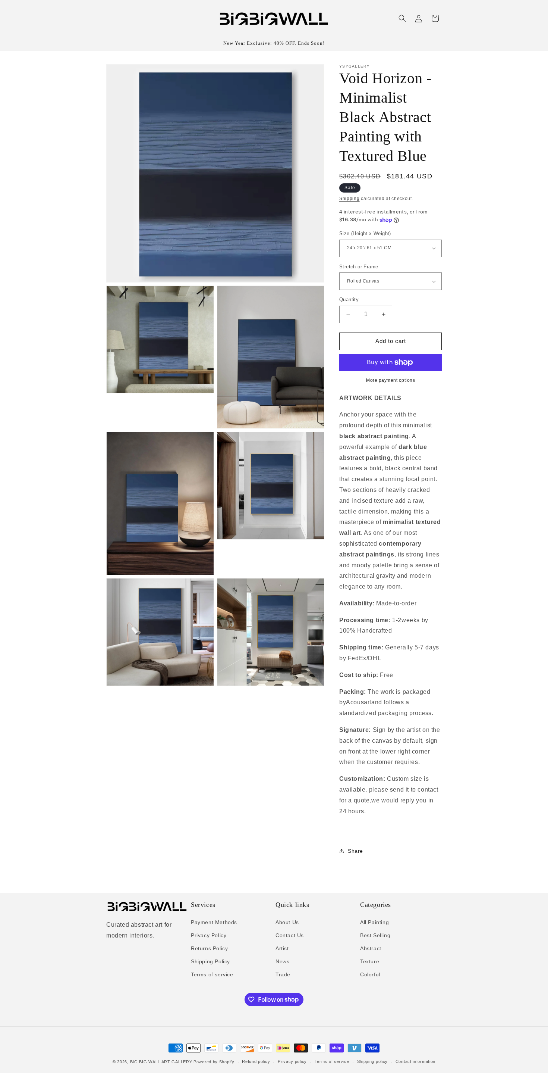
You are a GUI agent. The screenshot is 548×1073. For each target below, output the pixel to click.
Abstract (370, 948)
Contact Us (289, 935)
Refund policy (256, 1061)
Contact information (415, 1061)
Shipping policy (372, 1061)
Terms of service (212, 974)
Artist (282, 948)
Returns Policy (209, 948)
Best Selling (375, 935)
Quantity (349, 299)
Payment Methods (214, 922)
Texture (369, 961)
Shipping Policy (210, 961)
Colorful (370, 974)
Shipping (349, 198)
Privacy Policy (208, 935)
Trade (282, 974)
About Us (287, 922)
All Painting (374, 922)
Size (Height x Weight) (365, 233)
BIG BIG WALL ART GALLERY (161, 1062)
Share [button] (355, 851)
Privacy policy (292, 1061)
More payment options (390, 380)
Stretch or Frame (358, 266)
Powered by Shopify (213, 1062)
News (282, 961)
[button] (402, 18)
